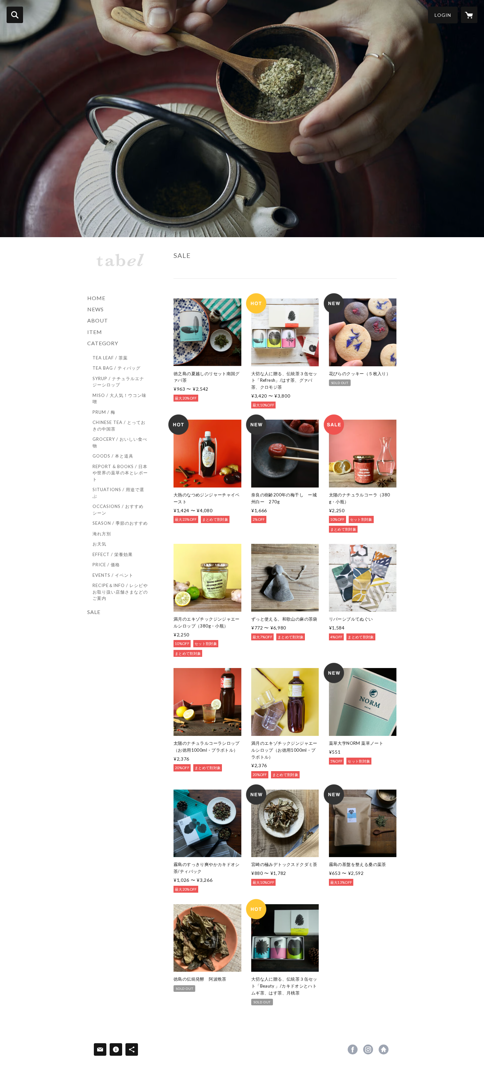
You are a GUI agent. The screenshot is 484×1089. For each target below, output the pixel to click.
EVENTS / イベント (113, 575)
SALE (93, 612)
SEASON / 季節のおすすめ (120, 523)
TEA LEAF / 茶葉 (110, 357)
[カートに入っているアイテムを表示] (469, 15)
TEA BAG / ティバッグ (117, 368)
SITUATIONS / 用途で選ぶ (118, 493)
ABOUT (97, 320)
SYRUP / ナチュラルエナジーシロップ (118, 382)
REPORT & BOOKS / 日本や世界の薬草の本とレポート (120, 473)
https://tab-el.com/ (384, 1049)
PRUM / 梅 (104, 412)
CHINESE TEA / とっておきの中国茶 (119, 426)
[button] (443, 15)
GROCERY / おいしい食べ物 (120, 442)
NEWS (95, 309)
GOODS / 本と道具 (113, 456)
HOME (96, 298)
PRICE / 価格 (106, 564)
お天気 (99, 543)
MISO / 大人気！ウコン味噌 (120, 399)
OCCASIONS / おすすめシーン (118, 510)
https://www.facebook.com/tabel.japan (353, 1049)
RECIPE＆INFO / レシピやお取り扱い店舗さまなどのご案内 (120, 592)
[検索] (15, 15)
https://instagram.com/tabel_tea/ (368, 1049)
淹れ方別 (102, 533)
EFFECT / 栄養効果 (113, 554)
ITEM (94, 332)
